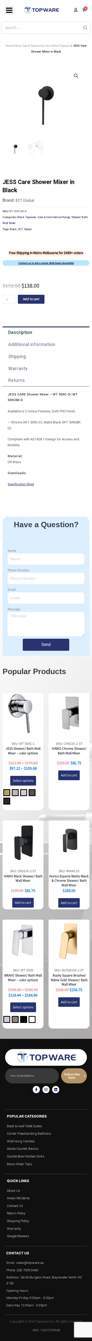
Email (12, 589)
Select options (23, 780)
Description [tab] (20, 332)
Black (13, 229)
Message (14, 609)
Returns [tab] (16, 380)
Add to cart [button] (69, 775)
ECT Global (25, 200)
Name (12, 550)
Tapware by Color (40, 45)
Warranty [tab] (18, 368)
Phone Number (19, 570)
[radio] (7, 792)
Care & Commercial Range (53, 217)
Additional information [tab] (31, 344)
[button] (76, 75)
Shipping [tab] (17, 356)
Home (9, 45)
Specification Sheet (21, 484)
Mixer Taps (21, 45)
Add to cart (31, 299)
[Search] (85, 28)
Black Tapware (61, 45)
